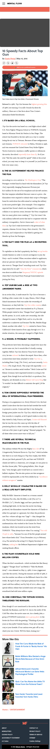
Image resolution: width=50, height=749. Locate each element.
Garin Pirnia (10, 58)
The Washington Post (33, 180)
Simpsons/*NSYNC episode (32, 272)
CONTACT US (33, 728)
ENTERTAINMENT (17, 709)
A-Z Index (5, 741)
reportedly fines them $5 (28, 154)
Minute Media (20, 747)
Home (5, 709)
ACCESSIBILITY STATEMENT (11, 738)
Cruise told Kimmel (39, 419)
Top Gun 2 (38, 359)
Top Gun (25, 326)
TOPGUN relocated (20, 144)
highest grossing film (39, 104)
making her (13, 544)
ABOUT (4, 728)
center (44, 366)
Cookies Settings (34, 741)
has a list (36, 448)
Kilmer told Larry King (34, 380)
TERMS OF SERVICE (35, 734)
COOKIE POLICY (7, 734)
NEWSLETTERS (6, 731)
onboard (15, 355)
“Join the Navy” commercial (30, 269)
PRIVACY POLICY (34, 731)
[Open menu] (3, 3)
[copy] (16, 63)
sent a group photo (33, 617)
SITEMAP (32, 738)
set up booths (42, 251)
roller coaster (32, 305)
